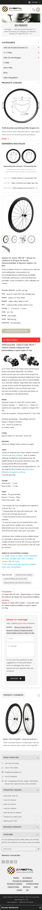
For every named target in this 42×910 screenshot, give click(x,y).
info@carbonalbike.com (13, 772)
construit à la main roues (12, 817)
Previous (4, 105)
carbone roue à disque (24, 575)
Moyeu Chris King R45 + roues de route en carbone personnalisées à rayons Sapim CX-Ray (21, 739)
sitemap (19, 890)
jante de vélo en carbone (12, 813)
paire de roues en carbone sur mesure (20, 31)
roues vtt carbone (10, 800)
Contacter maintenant (15, 331)
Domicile (7, 29)
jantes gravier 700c (10, 821)
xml (27, 890)
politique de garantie (14, 884)
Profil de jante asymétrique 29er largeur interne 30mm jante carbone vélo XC (21, 128)
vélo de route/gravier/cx (24, 29)
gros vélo (8, 67)
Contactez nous (13, 887)
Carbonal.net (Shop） (26, 902)
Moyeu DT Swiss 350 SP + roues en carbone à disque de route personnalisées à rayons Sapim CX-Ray (21, 630)
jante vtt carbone (10, 804)
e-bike (6, 62)
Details (4, 139)
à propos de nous (32, 884)
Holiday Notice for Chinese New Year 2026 (26, 178)
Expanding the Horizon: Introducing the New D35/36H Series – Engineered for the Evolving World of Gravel (21, 166)
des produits (27, 878)
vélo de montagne (12, 57)
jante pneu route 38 (11, 796)
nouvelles (26, 887)
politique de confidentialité (23, 881)
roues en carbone (10, 808)
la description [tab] (11, 340)
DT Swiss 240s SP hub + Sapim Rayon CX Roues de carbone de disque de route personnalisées (21, 595)
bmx (5, 72)
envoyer (14, 678)
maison (16, 878)
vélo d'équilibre (11, 77)
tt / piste (8, 52)
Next (38, 105)
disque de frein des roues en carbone (17, 583)
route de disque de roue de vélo (15, 579)
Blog (36, 887)
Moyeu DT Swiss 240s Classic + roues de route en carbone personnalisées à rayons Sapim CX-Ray (20, 605)
